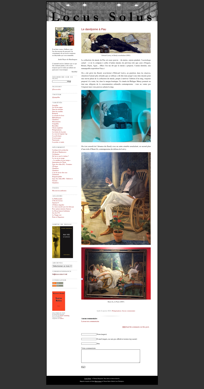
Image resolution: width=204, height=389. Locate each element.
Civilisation (55, 154)
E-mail (99, 339)
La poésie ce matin (58, 142)
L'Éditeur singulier (58, 205)
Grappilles (55, 124)
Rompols (55, 113)
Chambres (55, 119)
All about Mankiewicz (59, 152)
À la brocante (56, 138)
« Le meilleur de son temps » (61, 160)
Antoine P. (55, 203)
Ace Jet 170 (56, 213)
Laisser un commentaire (90, 321)
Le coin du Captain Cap (59, 134)
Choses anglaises (57, 128)
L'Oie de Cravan (57, 200)
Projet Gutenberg (64, 315)
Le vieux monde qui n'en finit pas (63, 207)
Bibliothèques (56, 117)
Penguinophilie (57, 176)
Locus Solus (87, 378)
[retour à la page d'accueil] (64, 45)
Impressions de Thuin (59, 162)
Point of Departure (58, 217)
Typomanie (55, 140)
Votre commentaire (88, 348)
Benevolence (98, 381)
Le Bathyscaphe (57, 199)
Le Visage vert (56, 215)
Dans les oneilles (57, 111)
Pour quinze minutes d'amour (61, 209)
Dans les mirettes (57, 109)
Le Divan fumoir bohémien (61, 211)
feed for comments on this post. (136, 327)
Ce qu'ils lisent (56, 136)
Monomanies (56, 121)
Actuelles (55, 105)
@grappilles (56, 97)
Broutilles (55, 126)
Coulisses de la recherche (60, 150)
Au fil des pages (57, 107)
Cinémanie (55, 174)
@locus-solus (56, 89)
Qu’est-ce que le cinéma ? (60, 156)
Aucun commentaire (128, 311)
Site (98, 343)
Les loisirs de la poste (59, 132)
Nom (99, 334)
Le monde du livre (58, 115)
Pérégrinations (56, 130)
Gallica (61, 318)
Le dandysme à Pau (93, 29)
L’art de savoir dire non (59, 172)
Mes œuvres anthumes (59, 190)
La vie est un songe (58, 158)
